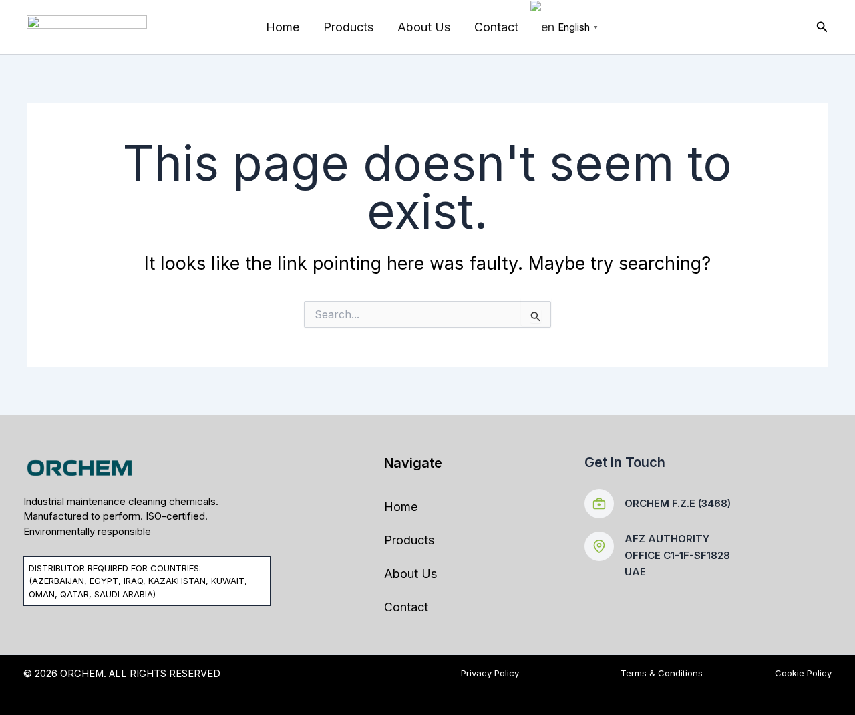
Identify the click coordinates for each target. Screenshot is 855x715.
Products (348, 27)
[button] (822, 27)
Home (282, 27)
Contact (496, 27)
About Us (423, 27)
